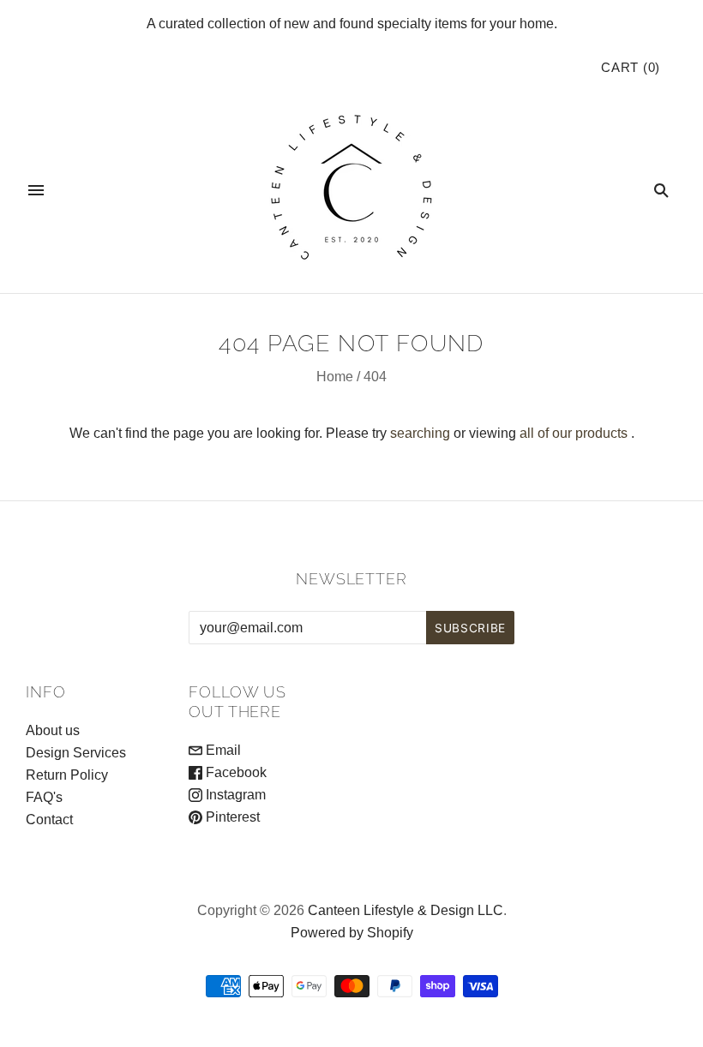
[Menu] (36, 190)
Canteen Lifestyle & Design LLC (405, 910)
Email (221, 750)
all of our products (574, 433)
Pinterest (231, 817)
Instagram (234, 794)
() (630, 68)
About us (53, 730)
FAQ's (44, 797)
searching (420, 433)
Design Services (76, 752)
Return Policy (67, 775)
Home (334, 376)
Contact (49, 819)
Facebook (234, 772)
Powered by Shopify (352, 932)
